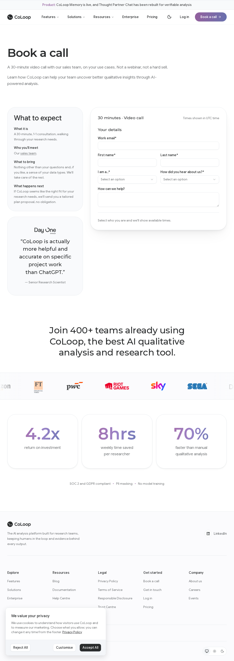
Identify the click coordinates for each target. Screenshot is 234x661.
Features (49, 17)
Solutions (74, 17)
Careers (194, 590)
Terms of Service (110, 590)
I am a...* (104, 172)
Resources (101, 17)
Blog (56, 581)
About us (195, 581)
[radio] (206, 651)
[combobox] (127, 179)
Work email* (107, 138)
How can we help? (111, 188)
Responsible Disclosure (115, 598)
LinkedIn (220, 534)
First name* (106, 155)
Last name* (169, 155)
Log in (184, 17)
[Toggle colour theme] (169, 16)
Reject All (20, 647)
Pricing (152, 17)
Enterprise (130, 17)
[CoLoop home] (19, 17)
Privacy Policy (108, 581)
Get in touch (152, 590)
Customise (64, 647)
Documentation (64, 590)
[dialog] (55, 632)
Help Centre (61, 598)
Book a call (208, 17)
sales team (28, 153)
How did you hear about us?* (182, 172)
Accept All (90, 647)
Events (194, 598)
